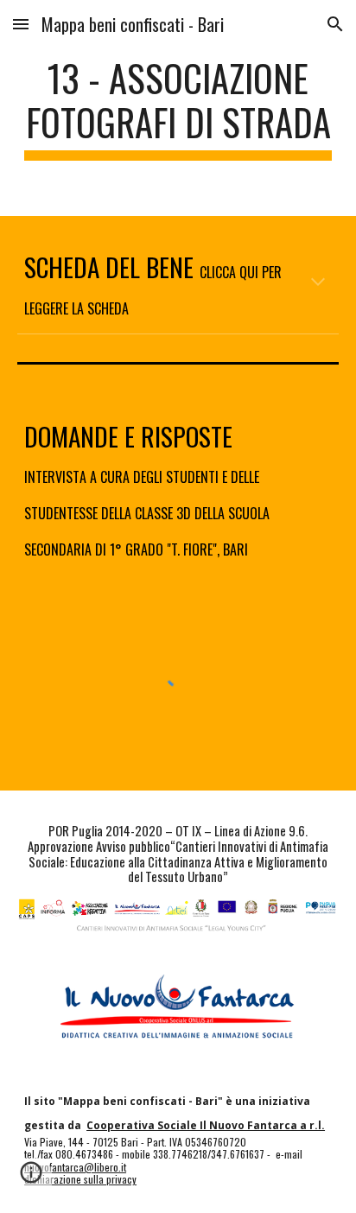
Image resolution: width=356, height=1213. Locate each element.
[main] (178, 108)
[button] (20, 24)
